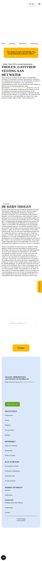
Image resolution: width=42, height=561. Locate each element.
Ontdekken (12, 43)
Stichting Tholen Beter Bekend (14, 503)
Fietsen (7, 420)
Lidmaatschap (9, 507)
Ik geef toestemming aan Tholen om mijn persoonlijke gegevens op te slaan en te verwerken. (20, 338)
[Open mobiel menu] (39, 4)
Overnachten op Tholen (11, 466)
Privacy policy (21, 520)
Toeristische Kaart (10, 481)
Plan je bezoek (12, 462)
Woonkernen (22, 43)
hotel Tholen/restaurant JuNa (17, 87)
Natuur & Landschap (11, 445)
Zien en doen (11, 411)
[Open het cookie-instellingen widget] (3, 557)
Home (3, 43)
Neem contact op (12, 404)
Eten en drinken (9, 430)
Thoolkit (7, 512)
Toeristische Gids (10, 476)
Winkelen (7, 435)
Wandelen (7, 425)
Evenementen (9, 415)
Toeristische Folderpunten (12, 471)
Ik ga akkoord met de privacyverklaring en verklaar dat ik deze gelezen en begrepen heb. (21, 331)
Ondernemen (8, 495)
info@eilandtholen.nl (28, 382)
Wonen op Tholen (10, 455)
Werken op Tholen (13, 487)
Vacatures (7, 490)
